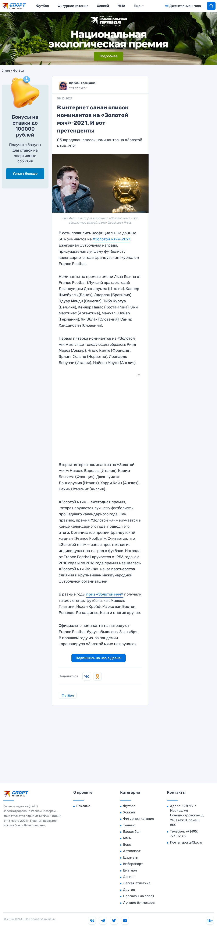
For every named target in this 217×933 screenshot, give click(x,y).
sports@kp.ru (191, 842)
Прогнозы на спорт (138, 896)
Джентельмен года (185, 6)
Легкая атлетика (136, 883)
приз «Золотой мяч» (104, 594)
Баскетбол (131, 832)
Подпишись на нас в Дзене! (98, 658)
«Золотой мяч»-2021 (111, 239)
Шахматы (130, 857)
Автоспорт (131, 851)
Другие (129, 890)
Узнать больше (25, 174)
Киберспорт (133, 864)
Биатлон (130, 870)
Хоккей (103, 6)
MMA (121, 6)
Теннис (129, 825)
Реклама (83, 806)
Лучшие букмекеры (139, 903)
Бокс (127, 844)
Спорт (6, 71)
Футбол (42, 6)
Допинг (129, 877)
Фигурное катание (72, 6)
